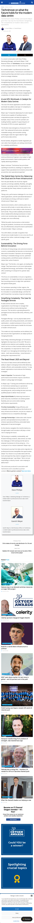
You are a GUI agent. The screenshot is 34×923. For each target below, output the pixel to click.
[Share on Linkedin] (9, 55)
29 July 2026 (4, 712)
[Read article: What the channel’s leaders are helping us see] (17, 787)
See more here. (26, 471)
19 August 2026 (5, 591)
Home (2, 7)
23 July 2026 (4, 742)
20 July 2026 (4, 773)
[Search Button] (32, 2)
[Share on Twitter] (25, 55)
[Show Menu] (2, 2)
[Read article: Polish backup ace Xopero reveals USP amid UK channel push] (17, 695)
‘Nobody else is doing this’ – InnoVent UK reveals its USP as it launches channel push (15, 770)
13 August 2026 (5, 620)
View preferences (17, 917)
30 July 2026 (4, 681)
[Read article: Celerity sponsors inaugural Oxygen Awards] (17, 605)
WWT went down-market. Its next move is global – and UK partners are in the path (15, 678)
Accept (17, 909)
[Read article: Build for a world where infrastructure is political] (17, 634)
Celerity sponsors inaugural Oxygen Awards (15, 618)
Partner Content (8, 7)
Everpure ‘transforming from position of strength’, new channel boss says (14, 740)
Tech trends (5, 674)
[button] (31, 895)
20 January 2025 (7, 31)
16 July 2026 (4, 802)
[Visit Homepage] (17, 2)
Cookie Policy (16, 921)
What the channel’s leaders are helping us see (16, 800)
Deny (17, 913)
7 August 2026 (5, 650)
